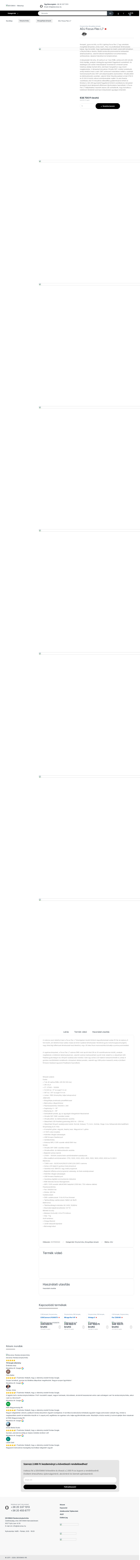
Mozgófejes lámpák (44, 21)
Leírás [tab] (66, 1032)
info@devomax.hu (19, 1526)
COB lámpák (44, 1314)
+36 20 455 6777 (20, 1510)
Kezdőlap (9, 21)
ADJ (111, 1242)
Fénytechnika (24, 21)
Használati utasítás (49, 1288)
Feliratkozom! (70, 1487)
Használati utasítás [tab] (100, 1032)
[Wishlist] (118, 13)
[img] (105, 29)
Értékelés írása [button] (11, 1365)
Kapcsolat (63, 1508)
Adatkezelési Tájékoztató (69, 1511)
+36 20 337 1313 (20, 1507)
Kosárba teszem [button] (58, 1327)
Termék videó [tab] (80, 1032)
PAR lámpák (76, 1314)
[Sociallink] (6, 1536)
